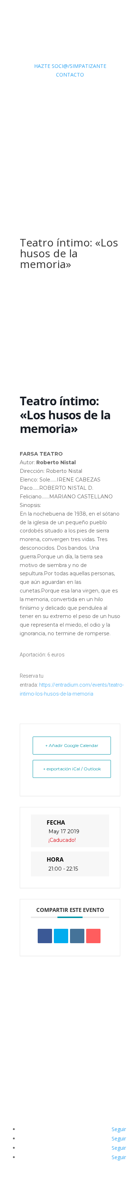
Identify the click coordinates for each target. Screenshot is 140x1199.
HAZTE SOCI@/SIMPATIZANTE (70, 66)
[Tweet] (61, 936)
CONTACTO (70, 74)
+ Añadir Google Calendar (71, 745)
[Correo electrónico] (93, 936)
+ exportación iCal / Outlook (72, 768)
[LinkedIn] (77, 936)
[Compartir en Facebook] (45, 936)
